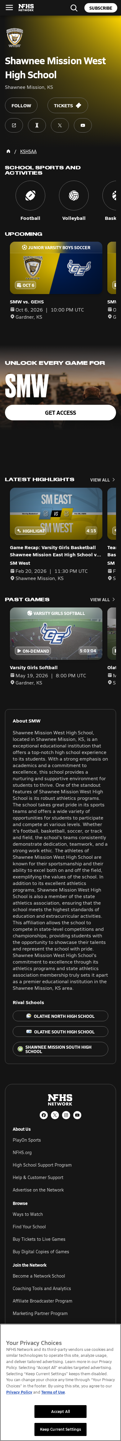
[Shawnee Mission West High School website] (14, 125)
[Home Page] (8, 151)
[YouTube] (77, 1115)
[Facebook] (44, 1115)
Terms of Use (53, 1392)
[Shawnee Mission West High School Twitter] (60, 125)
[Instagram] (66, 1115)
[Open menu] (9, 7)
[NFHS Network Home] (26, 8)
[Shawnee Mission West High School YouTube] (83, 125)
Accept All (60, 1411)
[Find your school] (73, 7)
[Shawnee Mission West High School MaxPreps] (37, 125)
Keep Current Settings (60, 1429)
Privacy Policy (19, 1392)
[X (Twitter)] (55, 1115)
